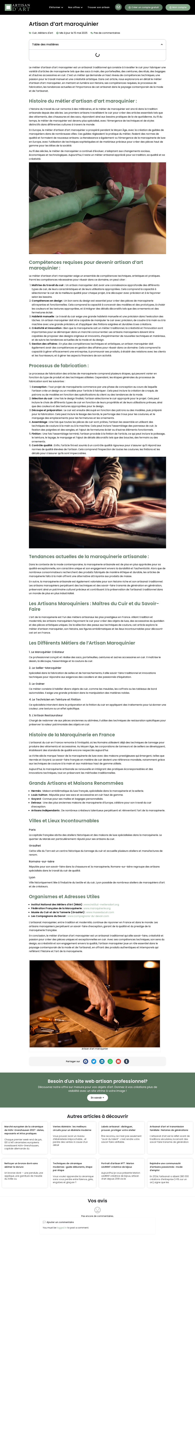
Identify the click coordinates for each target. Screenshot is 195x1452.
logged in (62, 1227)
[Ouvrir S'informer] (62, 7)
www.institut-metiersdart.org (101, 904)
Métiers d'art (45, 33)
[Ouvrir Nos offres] (82, 7)
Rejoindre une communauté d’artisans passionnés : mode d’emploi (166, 1167)
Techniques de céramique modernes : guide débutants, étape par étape (72, 1167)
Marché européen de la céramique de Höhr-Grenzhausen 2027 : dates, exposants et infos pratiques (24, 1130)
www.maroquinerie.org (96, 908)
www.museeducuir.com (100, 912)
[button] (162, 44)
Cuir (34, 33)
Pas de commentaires (107, 33)
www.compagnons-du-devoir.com (88, 916)
